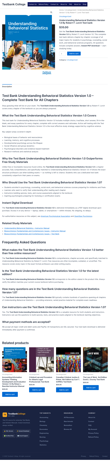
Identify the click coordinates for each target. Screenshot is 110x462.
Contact (91, 421)
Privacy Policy (93, 433)
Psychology (44, 441)
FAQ (70, 4)
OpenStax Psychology (83, 216)
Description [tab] (7, 86)
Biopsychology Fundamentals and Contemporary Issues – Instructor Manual (35, 231)
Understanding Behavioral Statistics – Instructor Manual (26, 228)
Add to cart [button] (10, 394)
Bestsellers (68, 425)
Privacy (83, 456)
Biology (42, 421)
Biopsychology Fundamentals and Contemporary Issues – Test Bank (31, 234)
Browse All (68, 429)
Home (61, 10)
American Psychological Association (55, 216)
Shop (84, 4)
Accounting (44, 417)
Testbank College (13, 4)
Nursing (42, 437)
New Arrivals (68, 421)
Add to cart (74, 53)
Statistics (43, 445)
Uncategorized (70, 10)
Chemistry (43, 425)
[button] (51, 12)
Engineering (44, 433)
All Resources (69, 417)
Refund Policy (43, 4)
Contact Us (33, 4)
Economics (44, 429)
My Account (92, 429)
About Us (63, 4)
